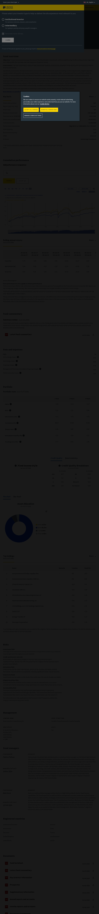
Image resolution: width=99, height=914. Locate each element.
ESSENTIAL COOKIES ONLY (49, 110)
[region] (50, 106)
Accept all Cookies (31, 110)
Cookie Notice (44, 104)
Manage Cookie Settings (32, 115)
